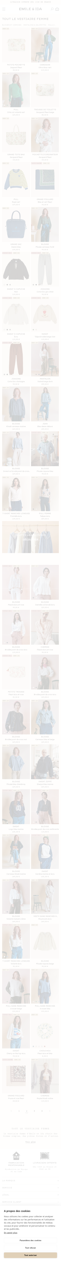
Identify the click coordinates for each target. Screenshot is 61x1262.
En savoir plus (10, 1232)
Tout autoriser (30, 1255)
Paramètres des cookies (30, 1240)
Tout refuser (30, 1248)
